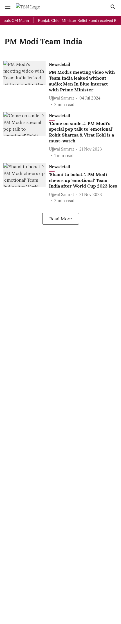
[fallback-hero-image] (26, 84)
